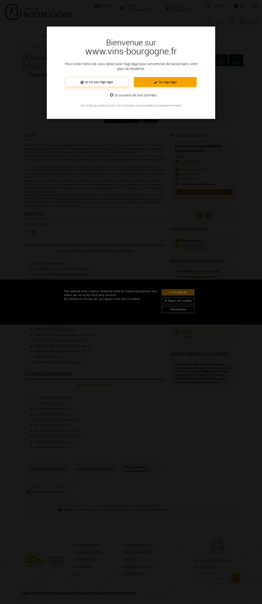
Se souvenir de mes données (135, 95)
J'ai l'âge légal (167, 82)
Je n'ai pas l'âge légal (99, 82)
